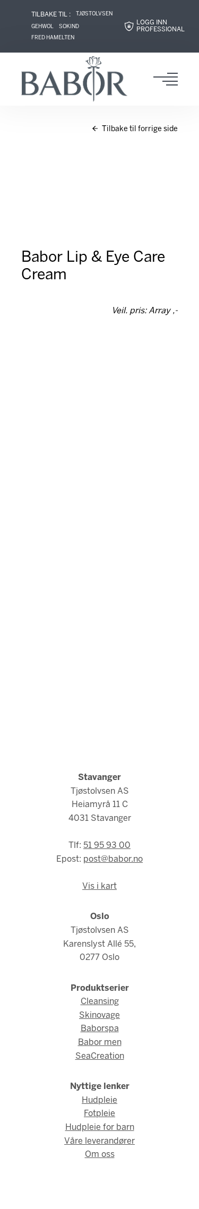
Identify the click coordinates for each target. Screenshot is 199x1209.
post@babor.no (113, 859)
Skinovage (99, 1015)
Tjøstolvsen (94, 14)
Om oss (100, 1155)
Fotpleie (99, 1114)
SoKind (69, 26)
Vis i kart (99, 886)
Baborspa (100, 1029)
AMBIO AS (104, 1193)
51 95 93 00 (107, 846)
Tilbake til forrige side (139, 129)
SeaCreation (99, 1056)
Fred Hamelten (52, 38)
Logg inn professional (160, 26)
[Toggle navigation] (168, 79)
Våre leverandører (99, 1141)
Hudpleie (99, 1100)
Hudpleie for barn (99, 1127)
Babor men (100, 1043)
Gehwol (42, 26)
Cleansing (100, 1002)
